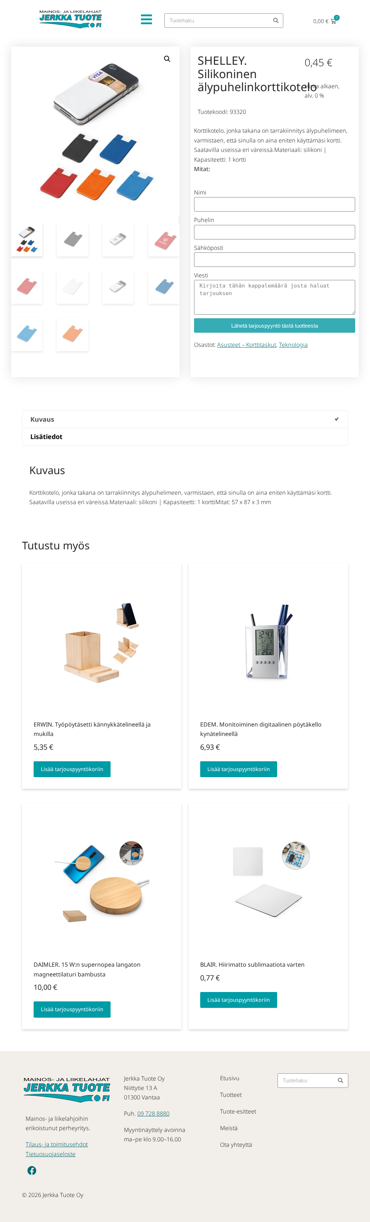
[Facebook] (32, 1170)
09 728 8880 (153, 1113)
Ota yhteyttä (236, 1145)
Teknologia (293, 345)
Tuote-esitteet (238, 1111)
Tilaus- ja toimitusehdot (57, 1144)
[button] (167, 58)
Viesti (201, 275)
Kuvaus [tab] (42, 419)
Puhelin (204, 220)
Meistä (229, 1128)
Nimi (200, 192)
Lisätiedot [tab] (46, 436)
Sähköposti (208, 248)
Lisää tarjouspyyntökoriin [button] (72, 769)
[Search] (275, 20)
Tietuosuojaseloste (51, 1154)
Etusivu (230, 1078)
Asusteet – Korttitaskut (246, 345)
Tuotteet (231, 1095)
